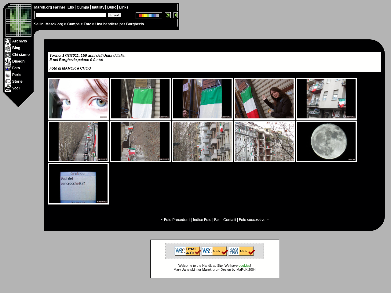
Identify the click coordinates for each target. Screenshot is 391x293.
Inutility (98, 7)
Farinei (59, 7)
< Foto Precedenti (175, 220)
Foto (87, 24)
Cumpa (73, 24)
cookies (244, 265)
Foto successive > (254, 220)
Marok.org (54, 24)
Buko (112, 7)
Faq (217, 220)
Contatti (229, 220)
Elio (71, 7)
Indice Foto (202, 220)
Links (124, 7)
